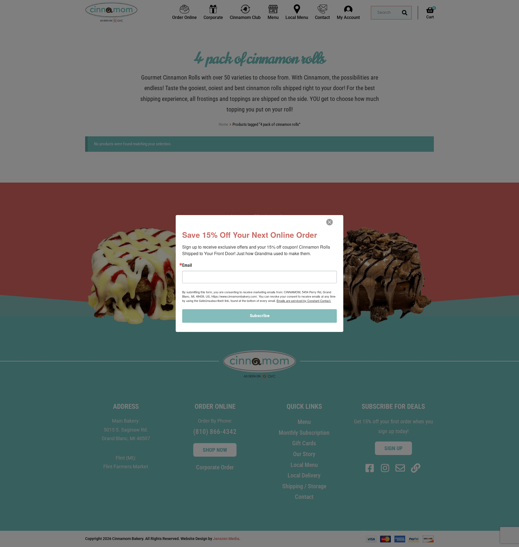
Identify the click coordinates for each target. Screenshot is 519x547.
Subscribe (260, 316)
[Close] (329, 222)
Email (187, 265)
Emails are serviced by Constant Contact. (304, 300)
